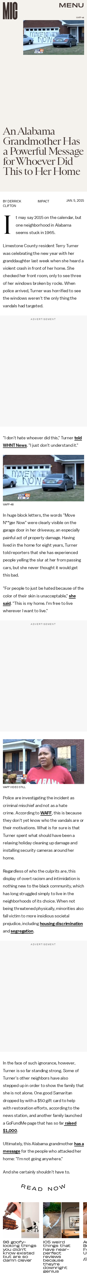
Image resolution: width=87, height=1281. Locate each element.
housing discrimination (61, 923)
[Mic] (10, 11)
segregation (22, 931)
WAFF (46, 813)
